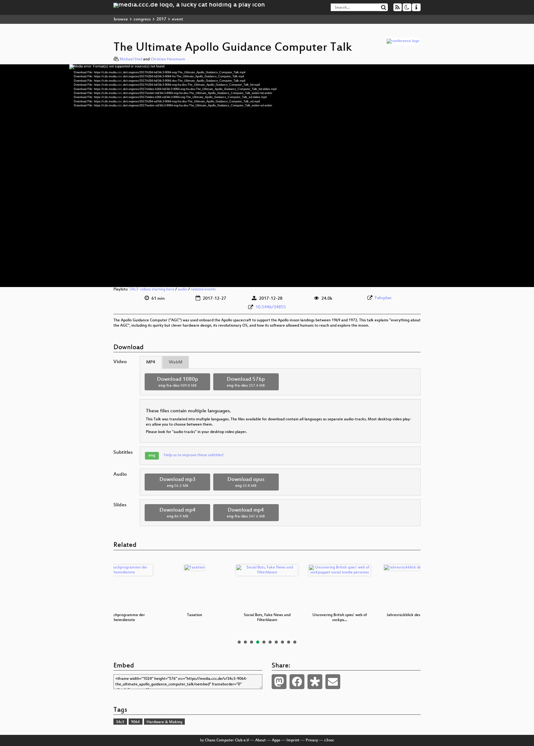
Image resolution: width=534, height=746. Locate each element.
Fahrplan (383, 298)
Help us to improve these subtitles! (194, 455)
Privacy (312, 740)
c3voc (329, 740)
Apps (276, 740)
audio (182, 289)
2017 (161, 19)
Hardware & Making (164, 722)
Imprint (292, 740)
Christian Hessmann (167, 59)
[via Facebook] (297, 681)
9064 (135, 722)
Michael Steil (131, 59)
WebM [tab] (175, 362)
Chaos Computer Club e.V (227, 740)
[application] (267, 175)
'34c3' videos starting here (151, 289)
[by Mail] (332, 681)
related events (203, 289)
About (260, 740)
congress (142, 19)
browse (121, 19)
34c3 (120, 722)
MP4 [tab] (150, 362)
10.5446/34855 (271, 307)
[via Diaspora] (314, 681)
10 (294, 642)
